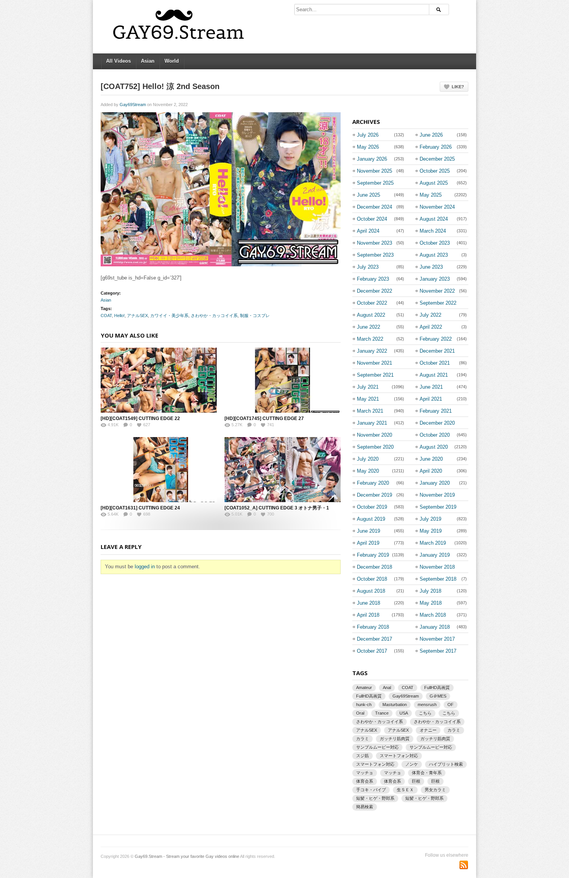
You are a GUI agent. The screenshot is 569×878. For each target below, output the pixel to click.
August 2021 (434, 375)
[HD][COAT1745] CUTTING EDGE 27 (264, 418)
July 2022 (430, 315)
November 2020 (374, 435)
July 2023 (368, 267)
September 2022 (438, 303)
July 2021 (368, 387)
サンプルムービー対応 (377, 747)
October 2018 (372, 579)
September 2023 (375, 255)
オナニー (428, 730)
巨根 (416, 781)
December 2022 (374, 291)
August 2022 (371, 315)
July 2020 (368, 459)
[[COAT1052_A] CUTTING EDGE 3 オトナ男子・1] (282, 469)
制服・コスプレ (255, 315)
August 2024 (434, 219)
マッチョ (364, 772)
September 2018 (438, 579)
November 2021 (374, 363)
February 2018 (373, 627)
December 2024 (374, 207)
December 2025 (437, 159)
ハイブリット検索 (446, 764)
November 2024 (437, 207)
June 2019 (368, 531)
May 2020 (368, 471)
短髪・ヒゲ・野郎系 (375, 798)
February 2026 (436, 147)
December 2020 (437, 423)
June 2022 (368, 327)
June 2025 (368, 195)
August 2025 (434, 183)
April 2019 (368, 543)
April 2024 (368, 231)
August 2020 (434, 447)
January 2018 (435, 627)
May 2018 (431, 603)
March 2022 (370, 339)
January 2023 (435, 279)
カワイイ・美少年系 (169, 315)
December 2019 (374, 495)
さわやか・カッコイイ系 (214, 315)
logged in (145, 566)
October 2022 (372, 303)
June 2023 (431, 267)
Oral (360, 713)
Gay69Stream (133, 104)
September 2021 (375, 375)
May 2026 (368, 147)
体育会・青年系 (427, 772)
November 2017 (437, 639)
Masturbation (394, 704)
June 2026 (431, 135)
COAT (106, 315)
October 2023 (435, 243)
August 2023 (434, 255)
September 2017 (438, 651)
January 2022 (372, 351)
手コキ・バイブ (371, 789)
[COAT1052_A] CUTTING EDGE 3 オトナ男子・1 (277, 508)
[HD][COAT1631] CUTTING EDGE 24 (140, 508)
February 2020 (373, 483)
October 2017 (372, 651)
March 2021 (370, 411)
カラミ (453, 730)
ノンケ (411, 764)
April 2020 (431, 471)
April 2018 (368, 615)
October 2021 (435, 363)
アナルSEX (137, 315)
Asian (147, 61)
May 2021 (368, 399)
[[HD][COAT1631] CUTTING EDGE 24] (158, 469)
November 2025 (374, 171)
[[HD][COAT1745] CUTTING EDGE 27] (282, 380)
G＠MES (438, 696)
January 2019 (435, 555)
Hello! (119, 315)
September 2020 (375, 447)
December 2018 (374, 567)
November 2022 (437, 291)
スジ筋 (362, 755)
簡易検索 (364, 806)
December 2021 (437, 351)
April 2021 (431, 399)
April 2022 (431, 327)
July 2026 (368, 135)
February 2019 (373, 555)
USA (403, 713)
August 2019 (371, 519)
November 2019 (437, 495)
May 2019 (431, 531)
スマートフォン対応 (399, 755)
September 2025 (375, 183)
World (172, 61)
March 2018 (433, 615)
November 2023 (374, 243)
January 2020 (435, 483)
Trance (382, 713)
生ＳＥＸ (405, 789)
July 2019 (430, 519)
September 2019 (438, 507)
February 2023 (373, 279)
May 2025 (431, 195)
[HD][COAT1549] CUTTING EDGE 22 (140, 418)
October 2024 (372, 219)
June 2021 (431, 387)
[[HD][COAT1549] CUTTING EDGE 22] (158, 380)
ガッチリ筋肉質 (395, 738)
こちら (425, 713)
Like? (458, 86)
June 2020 (431, 459)
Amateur (364, 687)
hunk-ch (364, 704)
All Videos (118, 61)
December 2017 (374, 639)
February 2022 (436, 339)
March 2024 (433, 231)
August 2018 (371, 591)
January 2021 (372, 423)
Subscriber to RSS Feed (463, 864)
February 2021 (436, 411)
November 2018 (437, 567)
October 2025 (435, 171)
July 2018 (430, 591)
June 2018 (368, 603)
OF (450, 704)
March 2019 (433, 543)
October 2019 (372, 507)
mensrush (427, 704)
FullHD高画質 (437, 687)
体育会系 (364, 781)
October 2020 (435, 435)
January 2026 (372, 159)
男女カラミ (435, 789)
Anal (387, 687)
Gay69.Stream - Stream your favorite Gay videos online (187, 856)
